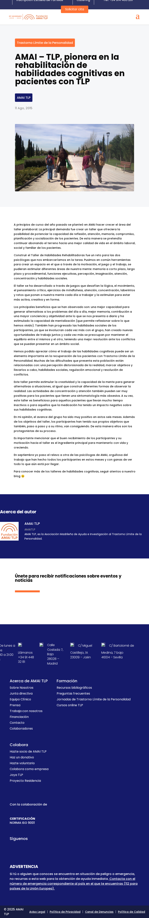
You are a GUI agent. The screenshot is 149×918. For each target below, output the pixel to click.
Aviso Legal (37, 911)
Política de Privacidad (65, 911)
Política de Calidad (131, 911)
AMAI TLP (23, 97)
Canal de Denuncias (99, 911)
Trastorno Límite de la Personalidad (45, 42)
